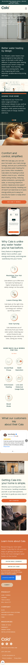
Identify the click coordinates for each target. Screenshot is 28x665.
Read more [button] (7, 446)
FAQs (3, 617)
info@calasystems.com (9, 647)
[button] (26, 8)
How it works (6, 595)
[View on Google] (5, 435)
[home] (5, 8)
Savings (4, 597)
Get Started (14, 500)
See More (14, 353)
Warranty (4, 627)
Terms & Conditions (11, 573)
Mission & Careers (7, 614)
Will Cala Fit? (6, 602)
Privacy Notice (17, 658)
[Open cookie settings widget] (3, 662)
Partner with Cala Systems (10, 612)
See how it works (14, 202)
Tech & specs (5, 599)
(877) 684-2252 (5, 651)
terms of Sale (6, 624)
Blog (3, 610)
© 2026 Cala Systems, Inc (8, 655)
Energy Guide (5, 629)
